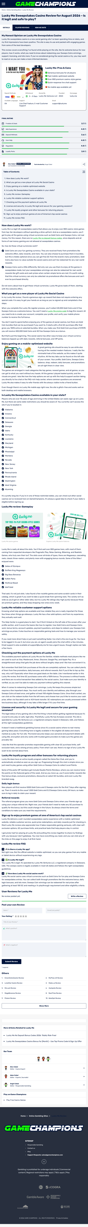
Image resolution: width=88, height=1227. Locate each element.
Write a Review (77, 896)
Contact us (31, 1148)
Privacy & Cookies (62, 1218)
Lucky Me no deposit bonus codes (47, 238)
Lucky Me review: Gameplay (18, 194)
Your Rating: (7, 916)
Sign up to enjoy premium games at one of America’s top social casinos (36, 214)
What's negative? (12, 945)
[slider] (21, 916)
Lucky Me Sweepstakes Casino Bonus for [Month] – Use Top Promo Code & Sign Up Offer (44, 1041)
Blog (29, 1151)
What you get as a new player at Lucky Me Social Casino (30, 182)
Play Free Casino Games (16, 1100)
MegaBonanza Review (13, 993)
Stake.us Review (55, 983)
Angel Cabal (48, 164)
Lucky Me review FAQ (15, 218)
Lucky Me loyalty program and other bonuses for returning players (34, 210)
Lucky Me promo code (57, 311)
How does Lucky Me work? (17, 178)
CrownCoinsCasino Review (14, 978)
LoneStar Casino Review (13, 983)
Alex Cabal (11, 164)
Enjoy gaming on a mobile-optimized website (25, 186)
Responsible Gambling (35, 1145)
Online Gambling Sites (14, 10)
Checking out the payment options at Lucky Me (26, 202)
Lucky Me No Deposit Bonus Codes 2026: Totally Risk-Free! (31, 1035)
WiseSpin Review (55, 998)
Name (5, 910)
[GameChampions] (46, 3)
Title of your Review (10, 922)
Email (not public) (53, 910)
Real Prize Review (55, 993)
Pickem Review (10, 998)
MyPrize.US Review (56, 978)
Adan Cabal (14, 1075)
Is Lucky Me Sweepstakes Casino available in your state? (30, 190)
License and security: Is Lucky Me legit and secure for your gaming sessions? (39, 206)
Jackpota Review (55, 988)
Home (4, 10)
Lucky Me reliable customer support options (25, 198)
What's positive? (11, 928)
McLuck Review (10, 988)
